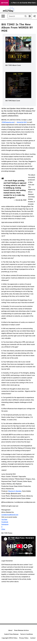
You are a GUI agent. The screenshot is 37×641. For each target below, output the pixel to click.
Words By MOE (22, 122)
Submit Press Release (11, 634)
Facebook (4, 522)
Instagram (4, 524)
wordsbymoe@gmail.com (9, 515)
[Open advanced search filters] (30, 16)
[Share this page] (34, 16)
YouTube (4, 519)
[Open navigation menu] (3, 16)
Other (3, 529)
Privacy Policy (23, 638)
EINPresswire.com (8, 122)
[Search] (25, 16)
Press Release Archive (21, 630)
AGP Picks (4, 3)
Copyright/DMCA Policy (9, 638)
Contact (32, 638)
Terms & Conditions (26, 634)
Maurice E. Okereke (14, 491)
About (10, 630)
